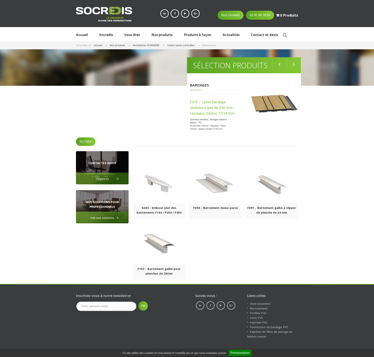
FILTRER (86, 142)
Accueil (82, 35)
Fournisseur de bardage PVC (269, 327)
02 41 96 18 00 (260, 15)
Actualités (231, 35)
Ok (285, 35)
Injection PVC (259, 322)
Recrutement (259, 308)
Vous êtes (132, 35)
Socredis (106, 35)
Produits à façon (197, 35)
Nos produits (162, 35)
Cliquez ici (102, 179)
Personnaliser (240, 352)
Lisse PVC (256, 318)
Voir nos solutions (102, 218)
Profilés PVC (258, 313)
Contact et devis (264, 35)
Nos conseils (230, 15)
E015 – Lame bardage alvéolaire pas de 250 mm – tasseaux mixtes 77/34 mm (213, 108)
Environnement (260, 304)
